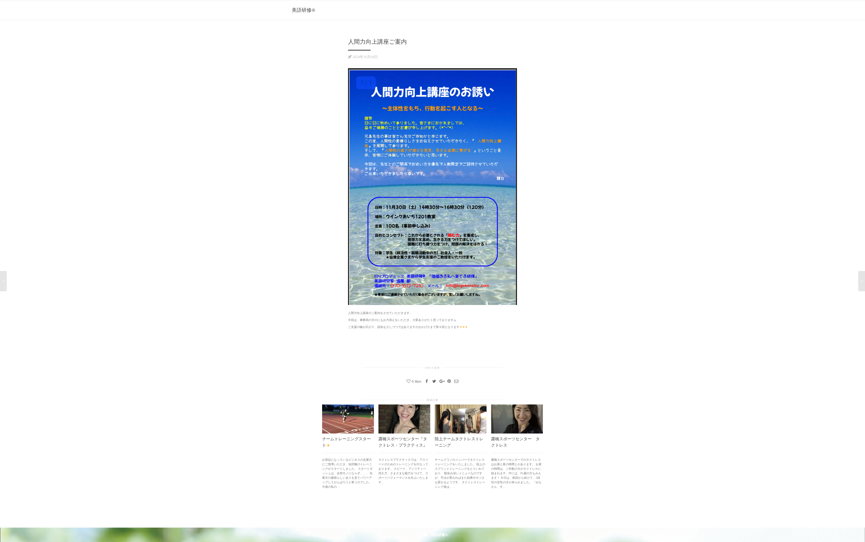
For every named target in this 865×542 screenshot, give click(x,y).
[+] (348, 419)
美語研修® (303, 10)
